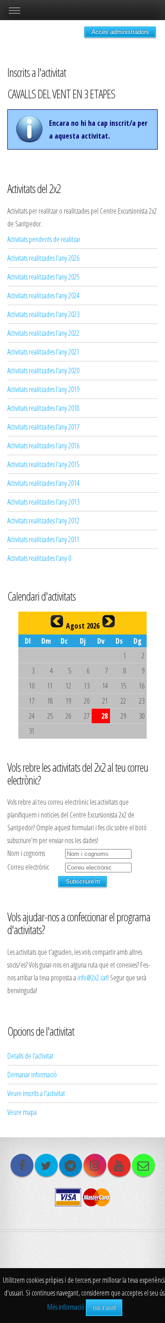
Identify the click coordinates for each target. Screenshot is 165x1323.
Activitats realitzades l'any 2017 (43, 427)
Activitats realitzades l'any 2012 (43, 521)
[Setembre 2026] (108, 621)
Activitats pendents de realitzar (43, 239)
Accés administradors (120, 31)
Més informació (65, 1307)
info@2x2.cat (92, 978)
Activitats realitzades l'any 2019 (43, 389)
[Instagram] (94, 1165)
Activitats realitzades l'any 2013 (43, 502)
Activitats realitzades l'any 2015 (43, 464)
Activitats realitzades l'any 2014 (43, 483)
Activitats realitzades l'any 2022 (43, 333)
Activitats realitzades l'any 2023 (43, 314)
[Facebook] (22, 1165)
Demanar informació (32, 1075)
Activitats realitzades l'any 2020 (43, 371)
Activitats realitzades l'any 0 (39, 558)
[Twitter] (46, 1165)
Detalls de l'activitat (30, 1056)
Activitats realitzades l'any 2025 (43, 277)
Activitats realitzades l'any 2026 (43, 258)
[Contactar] (143, 1165)
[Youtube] (119, 1165)
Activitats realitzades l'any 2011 (43, 539)
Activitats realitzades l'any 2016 (43, 446)
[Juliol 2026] (57, 621)
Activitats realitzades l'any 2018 (43, 408)
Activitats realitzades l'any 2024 (43, 295)
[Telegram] (70, 1165)
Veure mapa (22, 1112)
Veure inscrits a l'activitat (36, 1093)
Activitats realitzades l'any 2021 (43, 352)
